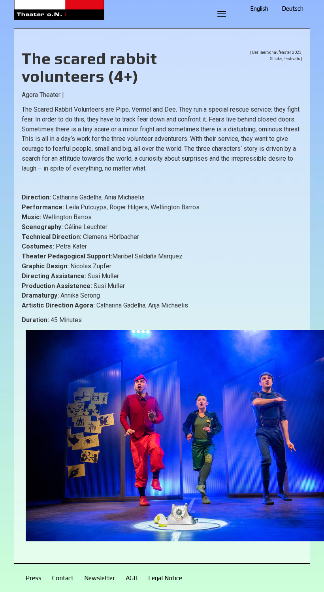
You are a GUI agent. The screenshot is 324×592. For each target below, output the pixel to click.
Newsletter (99, 578)
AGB (132, 578)
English (259, 8)
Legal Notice (165, 578)
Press (33, 578)
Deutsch (292, 8)
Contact (62, 578)
